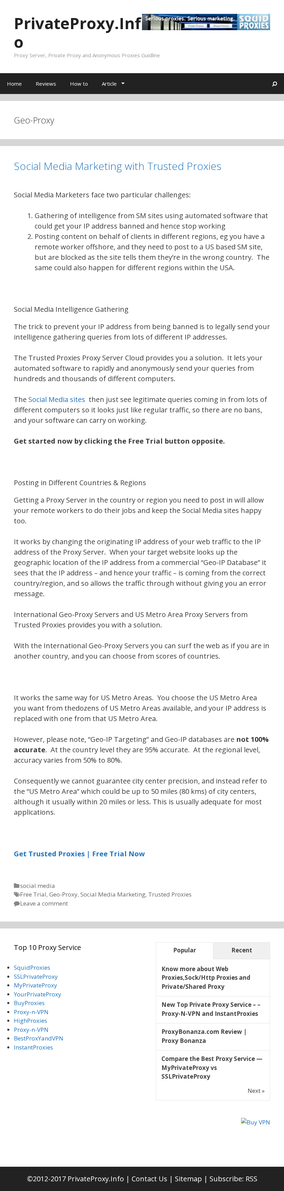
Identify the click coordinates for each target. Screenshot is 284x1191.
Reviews (46, 83)
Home (14, 83)
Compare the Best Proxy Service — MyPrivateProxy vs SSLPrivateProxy (212, 1067)
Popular (184, 950)
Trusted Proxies (170, 894)
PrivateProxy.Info (77, 32)
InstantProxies (33, 1047)
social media (37, 886)
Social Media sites (56, 399)
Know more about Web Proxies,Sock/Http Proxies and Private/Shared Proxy (205, 978)
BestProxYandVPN (38, 1038)
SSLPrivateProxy (36, 976)
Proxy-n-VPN (31, 1012)
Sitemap (188, 1178)
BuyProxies (29, 1003)
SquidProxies (32, 967)
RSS (251, 1178)
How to (79, 83)
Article (109, 83)
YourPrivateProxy (37, 994)
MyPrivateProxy (35, 985)
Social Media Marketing (112, 894)
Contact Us (149, 1178)
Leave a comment (44, 903)
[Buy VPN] (255, 1122)
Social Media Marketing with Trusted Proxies (117, 166)
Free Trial (33, 894)
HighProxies (30, 1021)
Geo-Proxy (63, 894)
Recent (241, 950)
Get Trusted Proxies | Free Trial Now (79, 853)
